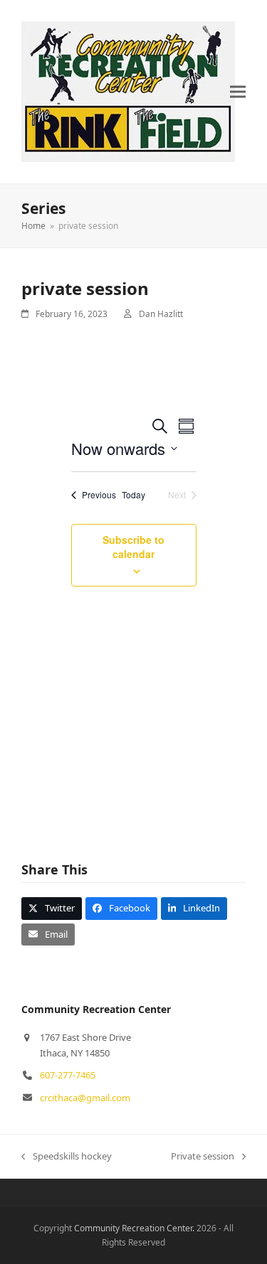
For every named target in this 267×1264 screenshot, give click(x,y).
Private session (202, 1157)
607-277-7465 (67, 1074)
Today (133, 494)
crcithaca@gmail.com (85, 1097)
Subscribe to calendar (133, 546)
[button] (238, 92)
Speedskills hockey (66, 1157)
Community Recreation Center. (134, 1228)
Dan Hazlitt (161, 314)
